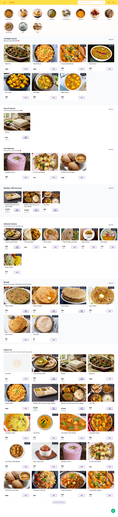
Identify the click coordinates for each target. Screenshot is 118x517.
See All (111, 39)
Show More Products (59, 502)
